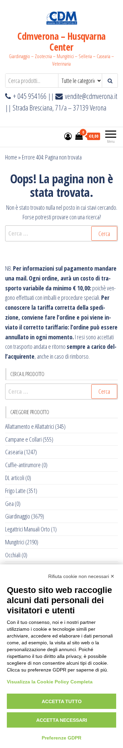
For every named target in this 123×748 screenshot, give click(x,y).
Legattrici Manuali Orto (27, 529)
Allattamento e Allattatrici (29, 426)
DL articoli (14, 478)
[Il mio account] (68, 136)
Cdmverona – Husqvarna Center (61, 41)
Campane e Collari (23, 439)
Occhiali (12, 555)
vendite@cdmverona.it (91, 96)
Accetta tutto (62, 701)
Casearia (14, 452)
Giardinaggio (17, 516)
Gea (9, 503)
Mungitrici (14, 542)
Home (11, 157)
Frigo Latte (15, 491)
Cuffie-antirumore (23, 465)
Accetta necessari (61, 720)
